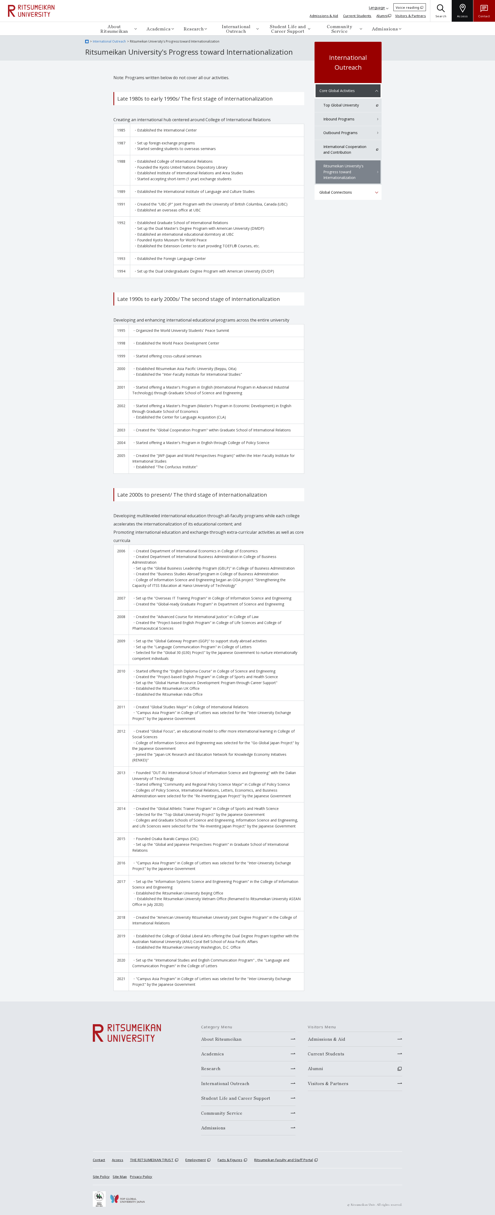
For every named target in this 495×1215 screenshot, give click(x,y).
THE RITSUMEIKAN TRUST (152, 1159)
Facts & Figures (230, 1159)
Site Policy (101, 1176)
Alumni (381, 15)
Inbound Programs (338, 119)
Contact (99, 1159)
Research (194, 28)
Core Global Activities (337, 90)
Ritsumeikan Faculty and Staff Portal (283, 1159)
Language (377, 7)
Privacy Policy (141, 1176)
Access (117, 1159)
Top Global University (341, 105)
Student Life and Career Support (288, 28)
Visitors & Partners (410, 15)
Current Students (357, 15)
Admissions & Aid (324, 15)
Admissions (385, 28)
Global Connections (335, 192)
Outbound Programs (340, 132)
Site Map (120, 1176)
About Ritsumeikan (114, 28)
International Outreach (236, 28)
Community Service (339, 28)
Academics (158, 28)
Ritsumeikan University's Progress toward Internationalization (343, 171)
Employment (195, 1159)
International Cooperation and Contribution (344, 149)
